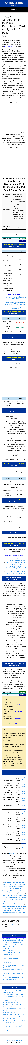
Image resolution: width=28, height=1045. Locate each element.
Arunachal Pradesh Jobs (10, 884)
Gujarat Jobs (21, 893)
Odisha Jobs (5, 906)
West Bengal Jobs (19, 912)
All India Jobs (8, 882)
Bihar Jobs (17, 886)
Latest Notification (13, 899)
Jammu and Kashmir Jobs (18, 895)
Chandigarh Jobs (17, 888)
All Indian (8, 537)
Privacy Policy (7, 1038)
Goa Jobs (23, 891)
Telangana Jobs (8, 910)
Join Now (22, 238)
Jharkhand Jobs (7, 897)
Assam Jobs (21, 884)
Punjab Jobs (10, 908)
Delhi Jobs (16, 891)
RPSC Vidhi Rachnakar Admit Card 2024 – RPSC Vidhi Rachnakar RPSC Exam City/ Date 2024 (13, 996)
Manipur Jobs (7, 904)
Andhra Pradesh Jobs (19, 882)
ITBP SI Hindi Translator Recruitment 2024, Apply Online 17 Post (16, 567)
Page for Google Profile (17, 1040)
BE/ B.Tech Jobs (8, 886)
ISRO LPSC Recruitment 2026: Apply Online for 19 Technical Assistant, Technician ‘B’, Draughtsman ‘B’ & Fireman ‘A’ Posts (15, 297)
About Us (8, 1040)
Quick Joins (14, 3)
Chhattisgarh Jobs (7, 891)
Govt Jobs (5, 893)
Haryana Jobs (6, 895)
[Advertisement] (14, 117)
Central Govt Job (18, 231)
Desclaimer (14, 1038)
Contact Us (21, 1038)
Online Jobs (13, 906)
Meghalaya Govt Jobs (18, 904)
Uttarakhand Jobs (8, 912)
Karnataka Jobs (16, 897)
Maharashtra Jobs (18, 901)
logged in (12, 924)
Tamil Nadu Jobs (19, 908)
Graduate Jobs (13, 893)
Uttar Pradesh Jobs (18, 910)
